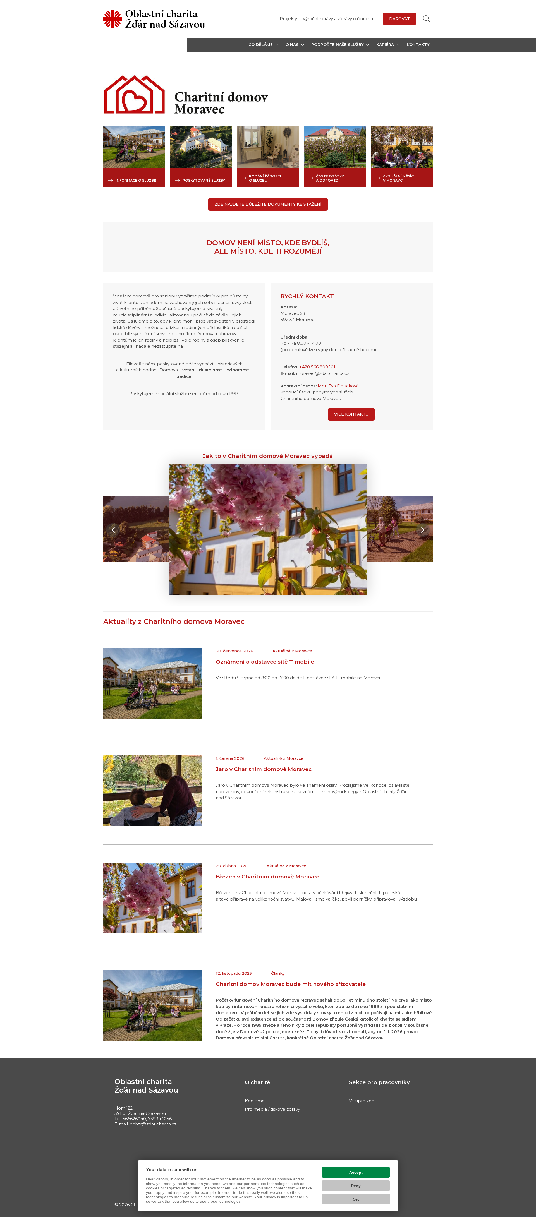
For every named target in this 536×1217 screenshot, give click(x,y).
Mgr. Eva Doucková (338, 385)
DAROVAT (399, 18)
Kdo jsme (255, 1100)
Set (356, 1199)
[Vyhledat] (426, 19)
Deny (356, 1186)
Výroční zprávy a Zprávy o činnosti (338, 18)
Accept (356, 1172)
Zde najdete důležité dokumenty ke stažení (268, 204)
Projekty (288, 18)
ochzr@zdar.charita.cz (153, 1124)
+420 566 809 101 (317, 366)
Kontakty (418, 44)
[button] (263, 45)
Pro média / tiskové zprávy (272, 1109)
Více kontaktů (351, 414)
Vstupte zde (361, 1100)
